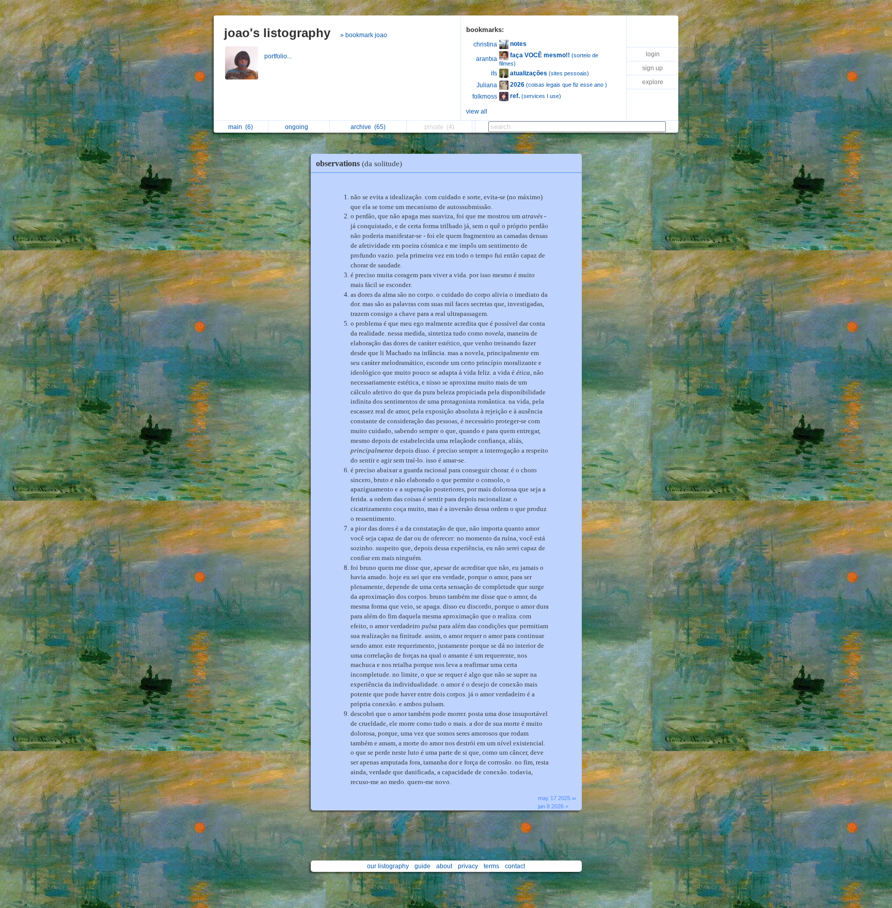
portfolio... (278, 56)
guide (423, 866)
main (240, 127)
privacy (468, 866)
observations (359, 163)
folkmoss (484, 96)
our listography (388, 866)
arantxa (486, 58)
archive (368, 127)
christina (485, 44)
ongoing (298, 127)
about (444, 866)
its (494, 73)
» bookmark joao (363, 35)
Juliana (486, 85)
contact (515, 866)
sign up (652, 68)
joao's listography (277, 33)
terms (491, 866)
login (653, 54)
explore (652, 82)
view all (476, 111)
